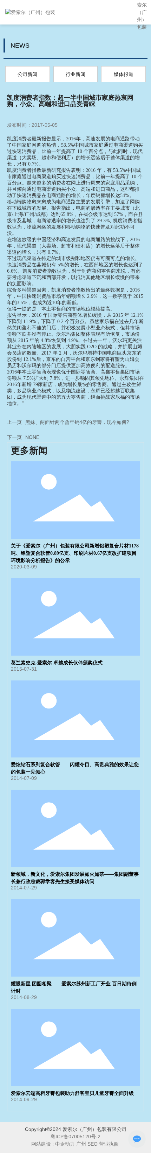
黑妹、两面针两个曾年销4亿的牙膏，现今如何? (77, 422)
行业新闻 (75, 74)
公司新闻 (27, 74)
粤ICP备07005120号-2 (75, 1136)
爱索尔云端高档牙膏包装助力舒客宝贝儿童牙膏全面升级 (72, 1093)
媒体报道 (123, 74)
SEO (92, 1144)
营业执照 (109, 1144)
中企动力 (65, 1144)
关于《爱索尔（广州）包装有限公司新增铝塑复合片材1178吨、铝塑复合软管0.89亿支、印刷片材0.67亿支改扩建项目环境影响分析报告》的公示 (75, 553)
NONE (32, 437)
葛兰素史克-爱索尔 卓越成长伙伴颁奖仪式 (57, 662)
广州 (81, 1144)
